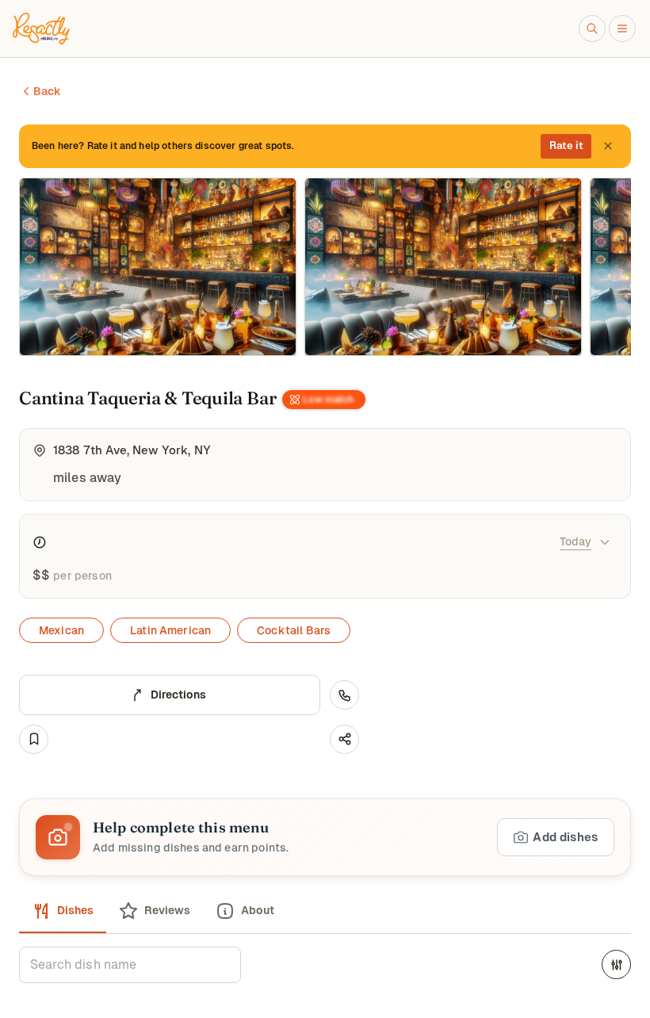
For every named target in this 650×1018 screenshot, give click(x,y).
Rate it (566, 145)
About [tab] (257, 910)
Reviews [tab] (167, 910)
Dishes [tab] (75, 910)
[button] (325, 837)
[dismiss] (608, 146)
